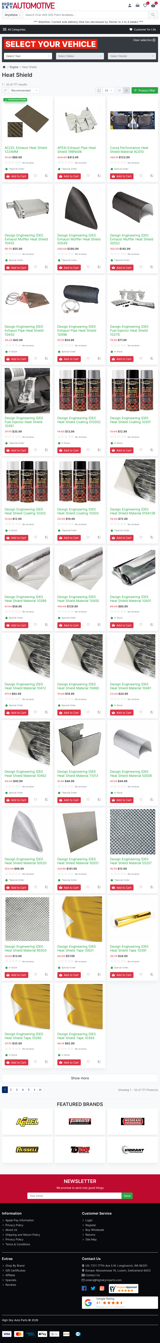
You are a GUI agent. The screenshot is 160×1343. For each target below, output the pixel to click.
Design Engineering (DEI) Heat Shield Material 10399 (25, 599)
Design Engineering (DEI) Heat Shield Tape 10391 (129, 948)
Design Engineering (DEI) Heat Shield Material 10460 (78, 686)
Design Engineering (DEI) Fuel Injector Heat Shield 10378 (129, 330)
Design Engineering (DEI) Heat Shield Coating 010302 (78, 420)
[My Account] (131, 5)
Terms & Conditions (17, 1244)
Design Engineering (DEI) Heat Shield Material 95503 (26, 948)
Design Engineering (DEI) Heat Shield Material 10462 (25, 773)
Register (90, 1225)
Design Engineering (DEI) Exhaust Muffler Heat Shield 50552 (131, 239)
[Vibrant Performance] (133, 1149)
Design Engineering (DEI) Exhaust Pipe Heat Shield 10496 (76, 330)
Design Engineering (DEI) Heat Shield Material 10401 (130, 599)
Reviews (10, 1284)
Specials (10, 1280)
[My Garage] (139, 5)
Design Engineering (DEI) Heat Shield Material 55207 (131, 861)
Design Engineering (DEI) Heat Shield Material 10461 (130, 686)
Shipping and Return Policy (22, 1234)
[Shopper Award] (123, 1288)
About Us (11, 1229)
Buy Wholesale (94, 1229)
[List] (119, 90)
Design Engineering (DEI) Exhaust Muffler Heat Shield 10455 (26, 239)
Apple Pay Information (19, 1220)
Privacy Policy (14, 1225)
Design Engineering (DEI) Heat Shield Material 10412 (25, 686)
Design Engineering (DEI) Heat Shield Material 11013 (77, 773)
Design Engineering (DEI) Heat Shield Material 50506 (131, 773)
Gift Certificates (15, 1270)
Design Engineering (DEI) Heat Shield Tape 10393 (76, 1036)
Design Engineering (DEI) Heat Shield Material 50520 (25, 861)
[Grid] (126, 90)
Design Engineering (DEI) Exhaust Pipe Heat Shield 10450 (24, 330)
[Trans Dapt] (80, 1149)
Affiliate (10, 1275)
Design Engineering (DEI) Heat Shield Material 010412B (132, 511)
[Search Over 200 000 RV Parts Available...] (153, 15)
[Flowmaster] (80, 1121)
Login (88, 1220)
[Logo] (28, 5)
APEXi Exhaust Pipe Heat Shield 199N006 (76, 150)
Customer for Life (144, 29)
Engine (14, 67)
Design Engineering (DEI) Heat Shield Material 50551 (78, 861)
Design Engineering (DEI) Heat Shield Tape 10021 (76, 948)
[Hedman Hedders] (133, 1121)
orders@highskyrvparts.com (103, 1280)
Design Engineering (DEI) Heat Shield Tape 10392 (24, 1036)
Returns (90, 1234)
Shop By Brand (15, 1265)
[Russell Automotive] (27, 1149)
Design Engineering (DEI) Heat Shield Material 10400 (78, 599)
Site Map (91, 1239)
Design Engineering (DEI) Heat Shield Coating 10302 (25, 511)
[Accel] (27, 1121)
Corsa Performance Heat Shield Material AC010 (129, 150)
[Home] (4, 67)
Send (127, 1195)
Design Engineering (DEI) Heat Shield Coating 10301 (130, 420)
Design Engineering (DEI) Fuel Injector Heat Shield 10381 (24, 422)
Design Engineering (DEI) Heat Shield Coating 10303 (78, 511)
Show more (80, 1078)
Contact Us (92, 1275)
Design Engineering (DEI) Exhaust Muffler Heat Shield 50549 (78, 239)
